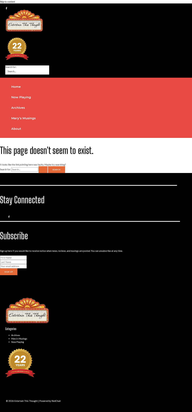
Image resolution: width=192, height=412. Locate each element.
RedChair (56, 401)
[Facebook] (6, 8)
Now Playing (17, 342)
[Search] (47, 70)
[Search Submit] (43, 169)
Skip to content (7, 1)
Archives (15, 335)
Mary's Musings (19, 338)
